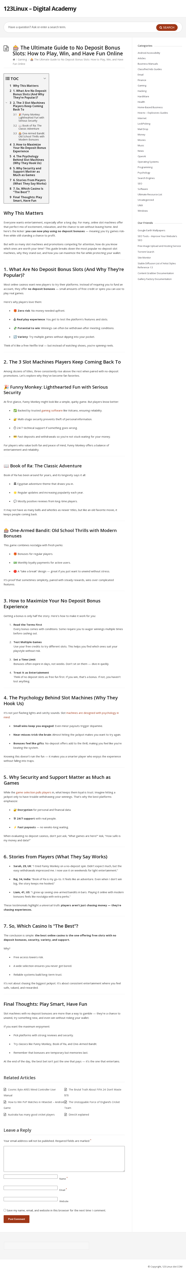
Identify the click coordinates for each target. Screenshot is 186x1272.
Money (141, 134)
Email (63, 1190)
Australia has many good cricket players (31, 1114)
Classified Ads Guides (150, 69)
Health (141, 101)
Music (141, 145)
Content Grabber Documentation (156, 273)
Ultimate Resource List (150, 194)
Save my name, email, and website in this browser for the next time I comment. (56, 1210)
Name (63, 1178)
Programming (145, 167)
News (141, 150)
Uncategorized (146, 199)
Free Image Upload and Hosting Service (159, 246)
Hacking (142, 91)
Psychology (144, 172)
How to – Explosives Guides (153, 112)
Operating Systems (148, 161)
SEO (140, 183)
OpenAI (142, 156)
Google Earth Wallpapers (151, 230)
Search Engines (146, 178)
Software (143, 189)
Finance (142, 80)
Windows (143, 210)
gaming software (52, 410)
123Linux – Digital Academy (40, 8)
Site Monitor (144, 257)
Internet (142, 118)
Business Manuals (148, 63)
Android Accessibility (149, 52)
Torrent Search (146, 251)
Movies (142, 140)
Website (63, 1201)
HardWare (143, 96)
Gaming (22, 59)
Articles (142, 58)
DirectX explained (79, 1114)
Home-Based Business (150, 107)
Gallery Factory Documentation (155, 279)
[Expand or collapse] (45, 78)
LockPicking (144, 123)
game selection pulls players (33, 792)
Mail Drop (143, 129)
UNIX (140, 205)
